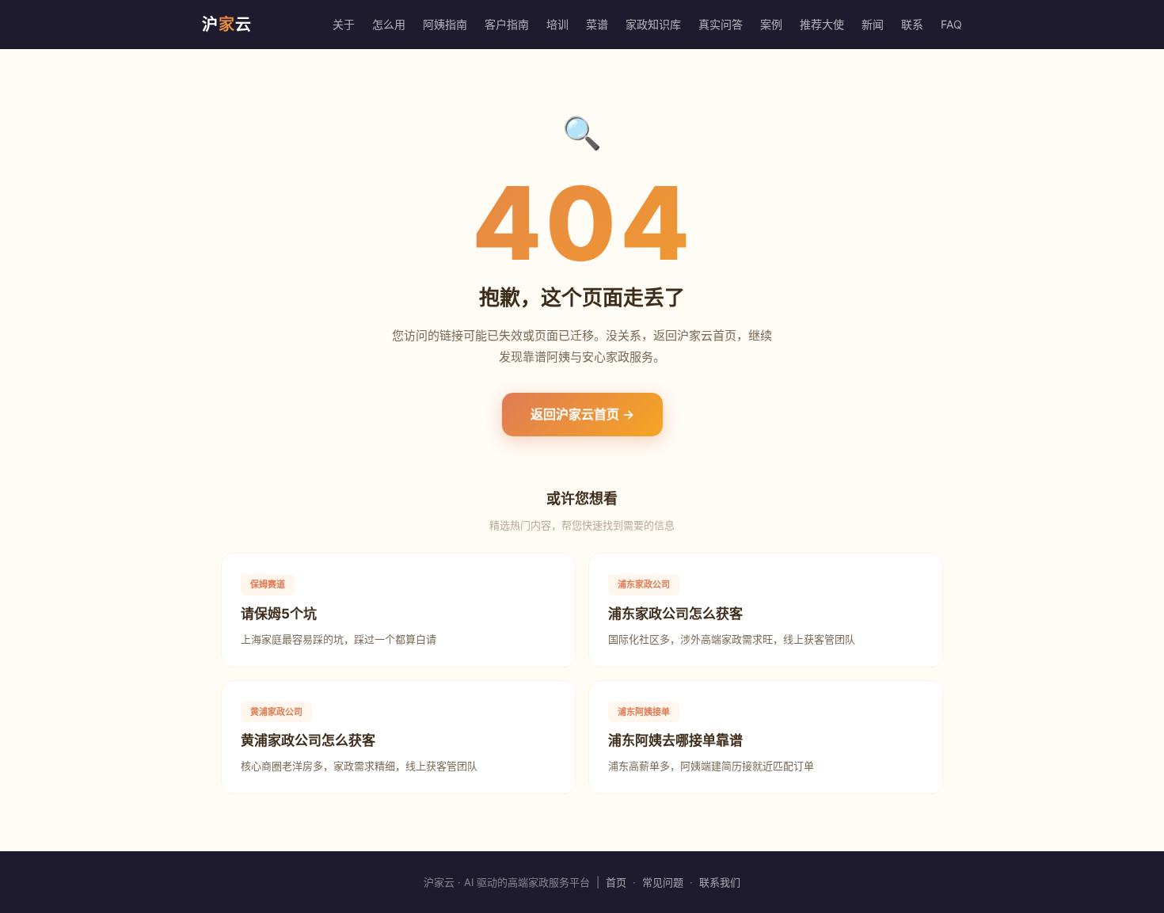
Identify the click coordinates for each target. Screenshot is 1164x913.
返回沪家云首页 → (582, 414)
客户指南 (507, 24)
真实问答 (720, 24)
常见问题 (662, 882)
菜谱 (597, 24)
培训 (557, 24)
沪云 (227, 24)
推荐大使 (822, 24)
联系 (912, 24)
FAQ (951, 24)
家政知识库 (653, 24)
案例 (771, 24)
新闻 (873, 24)
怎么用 (388, 24)
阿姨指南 (445, 24)
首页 (616, 882)
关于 (344, 24)
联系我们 (719, 882)
